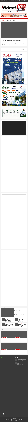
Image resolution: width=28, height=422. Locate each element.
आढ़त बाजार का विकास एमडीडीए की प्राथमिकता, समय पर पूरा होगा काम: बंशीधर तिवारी (9, 319)
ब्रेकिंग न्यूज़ (3, 307)
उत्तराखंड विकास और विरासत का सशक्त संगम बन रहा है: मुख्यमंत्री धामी (20, 339)
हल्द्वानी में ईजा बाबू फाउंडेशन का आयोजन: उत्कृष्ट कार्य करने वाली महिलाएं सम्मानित (9, 325)
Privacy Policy (12, 0)
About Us (9, 0)
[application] (14, 128)
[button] (14, 127)
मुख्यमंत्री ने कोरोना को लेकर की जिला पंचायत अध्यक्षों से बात (7, 49)
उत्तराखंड (6, 323)
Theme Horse (21, 419)
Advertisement (16, 0)
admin (10, 321)
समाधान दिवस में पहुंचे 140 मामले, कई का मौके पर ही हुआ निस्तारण (21, 319)
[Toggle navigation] (2, 18)
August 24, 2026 (7, 321)
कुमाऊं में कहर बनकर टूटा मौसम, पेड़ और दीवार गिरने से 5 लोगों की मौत (20, 49)
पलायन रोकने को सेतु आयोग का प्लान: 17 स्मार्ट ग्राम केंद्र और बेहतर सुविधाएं (22, 325)
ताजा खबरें (7, 323)
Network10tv (10, 419)
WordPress (16, 420)
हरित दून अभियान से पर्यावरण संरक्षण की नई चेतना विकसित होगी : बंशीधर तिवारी (7, 339)
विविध (2, 329)
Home (6, 0)
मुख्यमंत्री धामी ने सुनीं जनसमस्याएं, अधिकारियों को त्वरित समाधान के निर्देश (21, 359)
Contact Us (20, 0)
